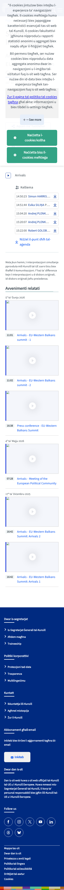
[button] (33, 196)
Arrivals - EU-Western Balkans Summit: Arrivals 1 (36, 579)
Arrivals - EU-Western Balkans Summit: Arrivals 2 (36, 534)
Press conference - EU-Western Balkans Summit (37, 428)
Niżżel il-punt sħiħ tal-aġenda (35, 242)
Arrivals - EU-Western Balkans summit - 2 (36, 382)
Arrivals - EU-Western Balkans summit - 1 (36, 337)
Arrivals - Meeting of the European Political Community (36, 481)
